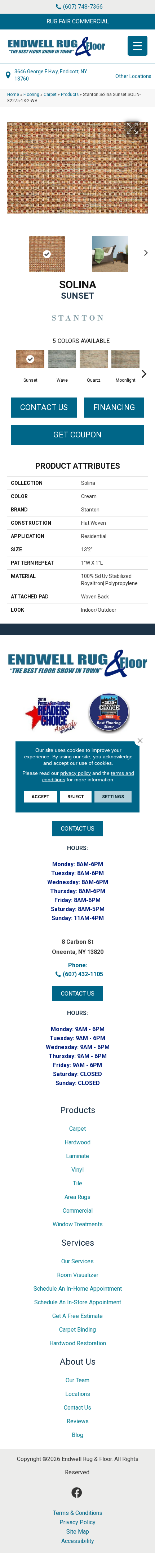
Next (144, 250)
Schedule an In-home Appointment (78, 1288)
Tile (77, 1183)
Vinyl (77, 1169)
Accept (40, 796)
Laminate (77, 1156)
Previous (10, 250)
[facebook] (76, 1492)
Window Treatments (78, 1224)
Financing (114, 407)
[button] (77, 21)
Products (70, 94)
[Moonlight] (125, 359)
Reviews (78, 1421)
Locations (77, 1394)
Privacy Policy (77, 1522)
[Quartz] (94, 359)
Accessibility (77, 1541)
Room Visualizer (77, 1275)
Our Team (77, 1380)
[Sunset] (30, 359)
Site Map (77, 1532)
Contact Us (44, 407)
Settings (113, 796)
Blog (77, 1435)
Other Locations (133, 76)
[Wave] (62, 359)
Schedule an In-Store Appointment (77, 1302)
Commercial (78, 1210)
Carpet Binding (77, 1329)
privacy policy (75, 773)
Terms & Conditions (77, 1513)
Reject (75, 796)
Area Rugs (77, 1197)
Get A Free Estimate (77, 1316)
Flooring (31, 94)
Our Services (77, 1261)
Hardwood (77, 1142)
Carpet (50, 94)
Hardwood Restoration (77, 1343)
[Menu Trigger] (137, 46)
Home (13, 94)
